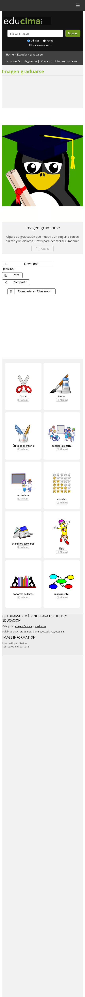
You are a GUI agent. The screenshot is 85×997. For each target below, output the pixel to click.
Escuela (22, 54)
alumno (37, 631)
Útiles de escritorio (23, 446)
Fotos (49, 40)
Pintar (61, 396)
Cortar (23, 396)
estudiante (48, 631)
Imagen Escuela (23, 626)
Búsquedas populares (40, 44)
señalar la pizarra (62, 446)
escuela (59, 631)
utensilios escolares (23, 543)
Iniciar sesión (13, 61)
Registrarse (31, 61)
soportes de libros (23, 594)
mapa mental (61, 594)
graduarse (36, 54)
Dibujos (34, 40)
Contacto (46, 61)
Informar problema (66, 61)
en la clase (23, 495)
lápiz (61, 548)
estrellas (62, 499)
